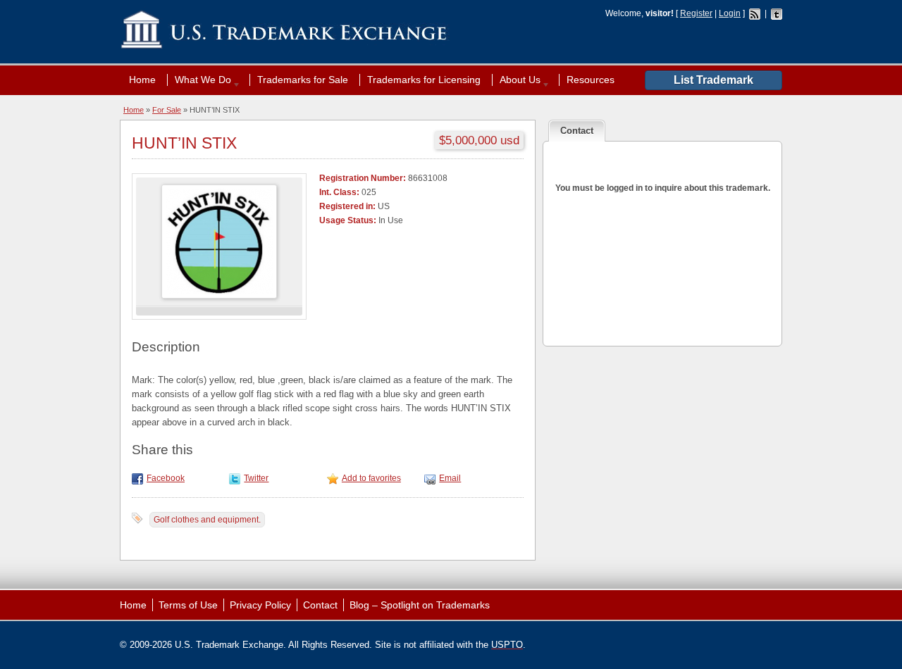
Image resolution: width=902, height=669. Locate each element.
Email (450, 478)
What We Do (199, 79)
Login (730, 13)
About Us (516, 79)
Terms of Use (188, 605)
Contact (320, 605)
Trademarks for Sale (302, 79)
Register (696, 13)
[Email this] (431, 478)
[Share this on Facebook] (139, 478)
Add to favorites (371, 478)
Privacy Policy (260, 605)
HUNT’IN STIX (184, 143)
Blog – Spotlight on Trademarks (420, 605)
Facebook (166, 478)
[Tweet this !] (236, 478)
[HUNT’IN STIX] (334, 478)
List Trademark (713, 80)
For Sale (166, 110)
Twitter (256, 478)
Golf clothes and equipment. (207, 520)
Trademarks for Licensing (424, 79)
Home (142, 79)
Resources (590, 79)
